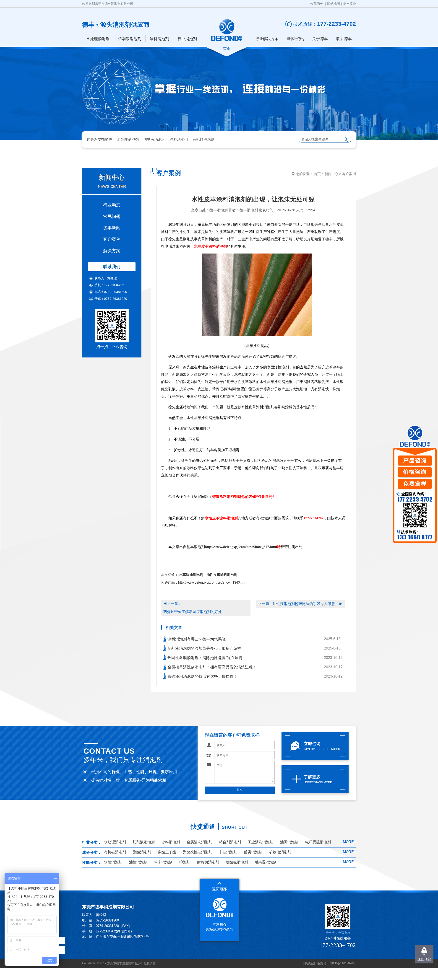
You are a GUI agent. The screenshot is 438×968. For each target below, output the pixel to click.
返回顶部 (424, 959)
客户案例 (111, 239)
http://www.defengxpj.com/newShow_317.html (241, 547)
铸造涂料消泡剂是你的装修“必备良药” (243, 497)
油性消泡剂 (138, 862)
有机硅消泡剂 (203, 139)
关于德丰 (320, 39)
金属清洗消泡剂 (199, 842)
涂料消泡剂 (159, 39)
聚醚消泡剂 (142, 852)
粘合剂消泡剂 (230, 842)
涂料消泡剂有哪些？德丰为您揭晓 (196, 639)
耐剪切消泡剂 (208, 862)
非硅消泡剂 (228, 852)
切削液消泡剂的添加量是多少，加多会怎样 (203, 648)
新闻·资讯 (295, 39)
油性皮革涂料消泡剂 (221, 575)
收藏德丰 (316, 3)
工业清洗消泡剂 (260, 842)
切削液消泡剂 (129, 39)
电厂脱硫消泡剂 (318, 842)
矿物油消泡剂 (280, 852)
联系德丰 (344, 39)
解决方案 (111, 250)
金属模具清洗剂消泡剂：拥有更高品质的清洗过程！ (211, 667)
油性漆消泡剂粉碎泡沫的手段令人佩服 (304, 604)
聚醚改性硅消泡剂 (197, 852)
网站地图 (333, 3)
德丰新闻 (111, 227)
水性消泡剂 (113, 862)
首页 (317, 174)
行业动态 (111, 205)
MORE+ (349, 842)
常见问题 (111, 216)
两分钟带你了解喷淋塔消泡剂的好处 (192, 612)
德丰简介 (349, 3)
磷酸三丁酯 (167, 852)
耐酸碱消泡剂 (237, 862)
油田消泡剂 (289, 842)
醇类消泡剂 (253, 852)
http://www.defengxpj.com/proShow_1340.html (212, 582)
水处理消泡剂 (98, 39)
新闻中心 (331, 174)
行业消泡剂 (187, 39)
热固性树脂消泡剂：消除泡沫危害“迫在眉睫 (204, 658)
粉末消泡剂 (163, 862)
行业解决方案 (267, 39)
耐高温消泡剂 (265, 862)
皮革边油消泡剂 (191, 575)
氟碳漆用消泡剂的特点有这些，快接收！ (201, 676)
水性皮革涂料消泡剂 (210, 246)
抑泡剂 (184, 862)
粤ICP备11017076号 (342, 963)
